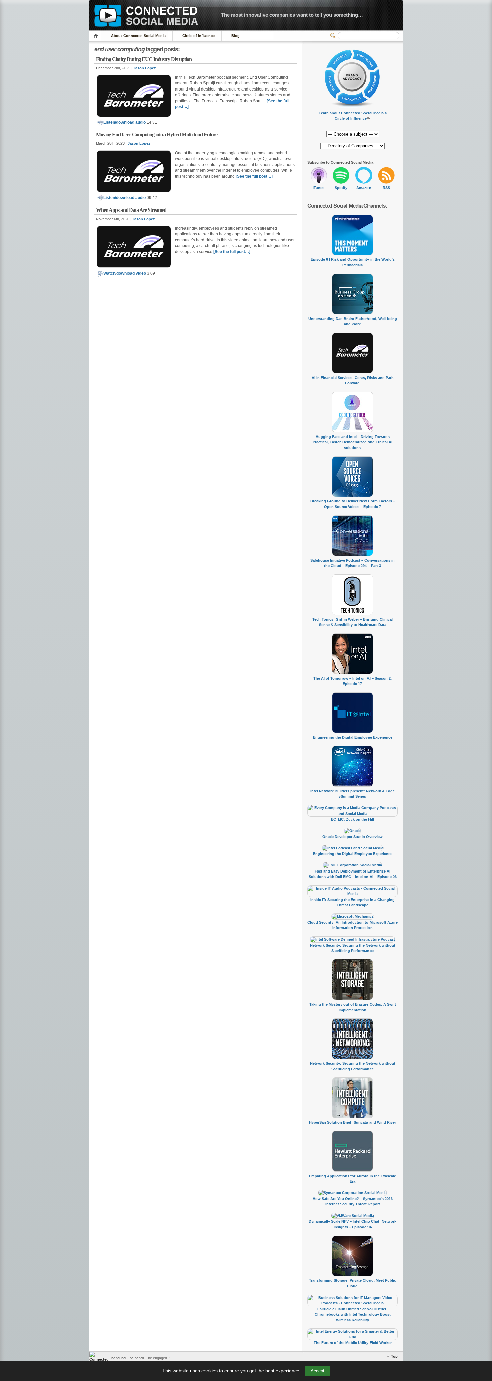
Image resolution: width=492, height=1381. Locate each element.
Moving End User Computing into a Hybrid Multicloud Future (156, 134)
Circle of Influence (198, 36)
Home (96, 36)
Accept (317, 1370)
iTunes (318, 188)
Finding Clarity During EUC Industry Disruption (143, 59)
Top (394, 1356)
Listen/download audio (125, 122)
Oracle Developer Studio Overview (352, 837)
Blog (235, 36)
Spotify (341, 188)
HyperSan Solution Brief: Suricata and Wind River (352, 1122)
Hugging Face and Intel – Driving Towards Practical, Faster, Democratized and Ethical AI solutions (352, 442)
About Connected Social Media (138, 36)
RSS (386, 188)
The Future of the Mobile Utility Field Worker (353, 1343)
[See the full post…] (254, 176)
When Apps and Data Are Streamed (131, 210)
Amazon (363, 188)
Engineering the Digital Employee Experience (352, 737)
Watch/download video (125, 273)
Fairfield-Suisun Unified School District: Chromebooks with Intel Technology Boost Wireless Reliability (353, 1314)
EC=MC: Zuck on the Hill (352, 819)
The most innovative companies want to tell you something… (292, 15)
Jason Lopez (144, 68)
